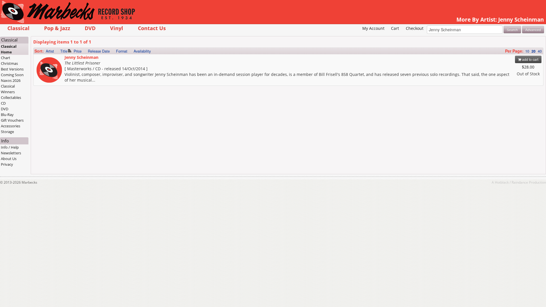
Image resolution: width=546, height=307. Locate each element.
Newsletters (11, 152)
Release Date (99, 51)
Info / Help (10, 147)
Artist (50, 51)
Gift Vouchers (12, 120)
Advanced (533, 29)
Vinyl (116, 28)
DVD (90, 28)
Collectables (11, 97)
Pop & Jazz (57, 28)
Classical (18, 28)
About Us (8, 158)
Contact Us (152, 28)
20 (533, 51)
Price (78, 51)
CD (3, 103)
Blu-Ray (7, 114)
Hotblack (502, 182)
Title (63, 51)
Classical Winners (8, 89)
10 (527, 51)
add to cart (529, 59)
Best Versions (12, 69)
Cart (395, 28)
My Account (373, 28)
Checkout (414, 28)
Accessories (10, 125)
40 (540, 51)
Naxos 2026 (10, 80)
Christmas (9, 63)
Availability (142, 51)
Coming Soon (12, 74)
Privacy (7, 164)
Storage (7, 131)
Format (121, 51)
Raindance (520, 182)
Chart (5, 57)
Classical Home (8, 49)
